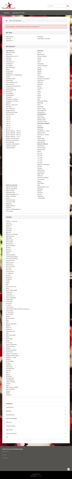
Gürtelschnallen (10, 79)
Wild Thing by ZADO (12, 387)
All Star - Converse (11, 221)
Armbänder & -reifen (43, 131)
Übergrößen (41, 112)
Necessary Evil (10, 331)
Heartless (9, 294)
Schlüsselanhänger (11, 112)
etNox (8, 283)
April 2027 (40, 116)
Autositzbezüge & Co (12, 194)
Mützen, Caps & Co (12, 105)
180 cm (8, 123)
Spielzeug (40, 196)
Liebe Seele (9, 311)
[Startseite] (6, 21)
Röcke (39, 95)
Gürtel (8, 77)
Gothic (39, 60)
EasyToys (9, 277)
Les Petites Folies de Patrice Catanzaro (18, 309)
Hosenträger (10, 93)
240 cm (8, 129)
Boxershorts (41, 54)
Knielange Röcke (42, 101)
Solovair (8, 370)
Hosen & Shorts (42, 56)
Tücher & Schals (11, 146)
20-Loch (39, 162)
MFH (7, 322)
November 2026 (42, 121)
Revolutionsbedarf (11, 418)
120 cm (8, 118)
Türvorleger (9, 211)
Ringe (39, 136)
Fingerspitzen (41, 140)
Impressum (9, 40)
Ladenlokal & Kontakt (18, 13)
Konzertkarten (10, 415)
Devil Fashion (10, 271)
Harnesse (9, 92)
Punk (38, 62)
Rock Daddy (9, 361)
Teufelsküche (10, 380)
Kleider (39, 71)
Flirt (7, 285)
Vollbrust (39, 82)
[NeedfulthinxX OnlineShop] (12, 5)
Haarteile (8, 58)
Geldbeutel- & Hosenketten (14, 75)
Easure (8, 275)
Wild (7, 385)
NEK (7, 333)
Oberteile (40, 84)
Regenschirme (10, 110)
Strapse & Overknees (12, 140)
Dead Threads (10, 266)
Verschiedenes (10, 148)
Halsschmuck (41, 133)
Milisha (8, 326)
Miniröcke (40, 103)
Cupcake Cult (10, 260)
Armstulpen (9, 65)
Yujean (8, 391)
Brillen (8, 69)
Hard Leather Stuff (11, 290)
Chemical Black (10, 255)
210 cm (8, 127)
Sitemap (8, 38)
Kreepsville (9, 301)
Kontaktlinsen (10, 95)
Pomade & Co (10, 62)
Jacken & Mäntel (42, 65)
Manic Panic (9, 314)
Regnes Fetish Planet (12, 355)
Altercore (8, 223)
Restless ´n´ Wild (11, 357)
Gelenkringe (41, 142)
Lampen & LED (10, 202)
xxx (7, 437)
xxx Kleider (40, 77)
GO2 (7, 288)
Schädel (8, 207)
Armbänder (9, 64)
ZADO (8, 393)
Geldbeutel (9, 73)
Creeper (39, 168)
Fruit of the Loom (11, 286)
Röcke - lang (41, 108)
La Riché (8, 305)
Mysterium (9, 329)
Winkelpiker (40, 183)
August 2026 (41, 118)
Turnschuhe (40, 179)
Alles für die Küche (11, 187)
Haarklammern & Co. (12, 56)
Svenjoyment (10, 378)
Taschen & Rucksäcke (12, 144)
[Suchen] (68, 6)
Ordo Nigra (9, 339)
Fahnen (39, 125)
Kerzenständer (10, 200)
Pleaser (8, 348)
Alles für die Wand (11, 189)
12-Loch (39, 159)
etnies (8, 281)
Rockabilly (40, 64)
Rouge (8, 363)
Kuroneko (9, 303)
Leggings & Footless (12, 101)
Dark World (9, 264)
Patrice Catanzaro (11, 344)
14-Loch (39, 161)
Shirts (39, 92)
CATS (7, 253)
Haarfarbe (9, 54)
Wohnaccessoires (11, 433)
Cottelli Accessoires (12, 257)
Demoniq (8, 270)
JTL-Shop (39, 476)
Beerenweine (10, 236)
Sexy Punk (9, 367)
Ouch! (8, 341)
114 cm (8, 116)
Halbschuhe (40, 170)
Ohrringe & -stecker (43, 134)
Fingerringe (40, 138)
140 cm (8, 120)
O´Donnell (9, 342)
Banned (8, 232)
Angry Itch (9, 225)
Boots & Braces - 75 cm (13, 136)
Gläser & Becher (11, 196)
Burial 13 (8, 249)
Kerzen (8, 198)
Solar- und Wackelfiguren (13, 209)
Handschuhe (10, 84)
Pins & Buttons (10, 108)
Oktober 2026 (41, 120)
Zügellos (8, 395)
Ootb (7, 337)
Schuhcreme (41, 149)
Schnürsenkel (10, 114)
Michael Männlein (11, 324)
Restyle (8, 359)
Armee (39, 52)
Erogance (9, 279)
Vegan (39, 181)
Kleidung (40, 189)
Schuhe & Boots (11, 426)
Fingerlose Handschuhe (13, 86)
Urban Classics (10, 382)
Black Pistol (9, 242)
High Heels (40, 174)
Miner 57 (8, 327)
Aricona (8, 227)
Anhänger (40, 129)
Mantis (8, 316)
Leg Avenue (9, 307)
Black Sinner (10, 243)
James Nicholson (11, 298)
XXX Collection (10, 389)
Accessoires (41, 146)
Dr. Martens (9, 273)
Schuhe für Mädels (43, 177)
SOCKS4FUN (10, 369)
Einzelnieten (9, 71)
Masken (8, 103)
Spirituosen (41, 198)
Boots (39, 151)
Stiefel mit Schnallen (43, 164)
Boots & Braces (10, 245)
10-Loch (39, 157)
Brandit (8, 247)
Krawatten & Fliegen (12, 99)
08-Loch (39, 155)
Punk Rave (9, 352)
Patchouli (9, 107)
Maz (7, 320)
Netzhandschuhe (11, 90)
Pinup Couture (10, 346)
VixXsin (8, 383)
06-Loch (39, 153)
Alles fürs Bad (10, 190)
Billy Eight (9, 238)
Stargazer (9, 376)
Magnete (8, 204)
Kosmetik (9, 97)
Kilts (38, 99)
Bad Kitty (8, 230)
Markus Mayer (10, 205)
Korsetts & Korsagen (43, 79)
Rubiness (9, 365)
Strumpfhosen (10, 142)
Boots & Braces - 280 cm (13, 134)
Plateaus (40, 176)
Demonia (8, 268)
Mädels (39, 69)
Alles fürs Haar (10, 52)
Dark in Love (10, 262)
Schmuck (40, 192)
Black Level (9, 240)
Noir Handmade (10, 335)
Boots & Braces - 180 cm (13, 131)
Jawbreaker (9, 299)
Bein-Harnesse (10, 67)
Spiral (7, 374)
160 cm (8, 121)
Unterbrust (40, 80)
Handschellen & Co (11, 82)
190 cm (8, 125)
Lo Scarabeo (10, 313)
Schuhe (39, 194)
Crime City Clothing (12, 258)
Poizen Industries (11, 350)
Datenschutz (10, 37)
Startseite (6, 13)
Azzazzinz (9, 229)
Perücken (9, 60)
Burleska (8, 251)
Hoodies (39, 88)
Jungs (39, 67)
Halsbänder (9, 80)
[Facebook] (69, 469)
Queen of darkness (11, 354)
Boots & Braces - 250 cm (13, 133)
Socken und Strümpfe (12, 138)
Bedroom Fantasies (12, 234)
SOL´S (8, 372)
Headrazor (9, 292)
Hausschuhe (41, 172)
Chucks (39, 166)
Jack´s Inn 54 (10, 296)
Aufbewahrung (10, 192)
